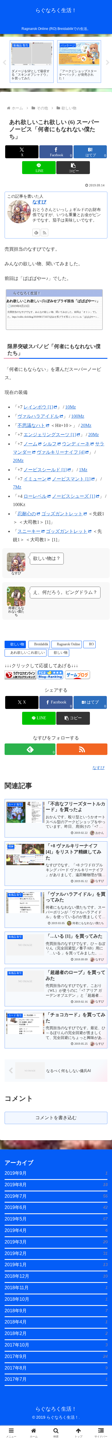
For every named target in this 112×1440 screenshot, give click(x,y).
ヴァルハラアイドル (38, 416)
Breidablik (41, 644)
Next (108, 63)
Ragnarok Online (68, 644)
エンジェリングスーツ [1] (50, 434)
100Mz (77, 416)
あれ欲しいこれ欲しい (27, 653)
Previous (4, 63)
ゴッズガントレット (62, 513)
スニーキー (29, 531)
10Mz (70, 407)
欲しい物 (17, 644)
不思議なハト (31, 425)
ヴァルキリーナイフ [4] (60, 452)
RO (91, 644)
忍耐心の (27, 513)
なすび (39, 201)
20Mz (86, 425)
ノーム (30, 443)
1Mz (83, 469)
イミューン (35, 478)
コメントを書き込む (56, 1117)
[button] (73, 167)
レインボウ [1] (38, 407)
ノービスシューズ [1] (73, 496)
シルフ (50, 443)
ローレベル (35, 496)
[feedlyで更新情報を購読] (36, 232)
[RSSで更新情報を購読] (44, 232)
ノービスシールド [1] (45, 469)
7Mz (17, 487)
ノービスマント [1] (71, 478)
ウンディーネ (76, 443)
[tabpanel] (32, 61)
